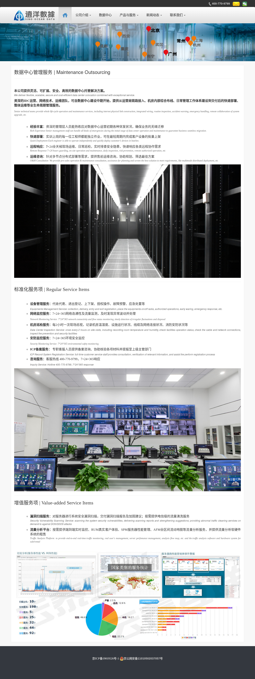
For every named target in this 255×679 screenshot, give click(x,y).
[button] (83, 15)
